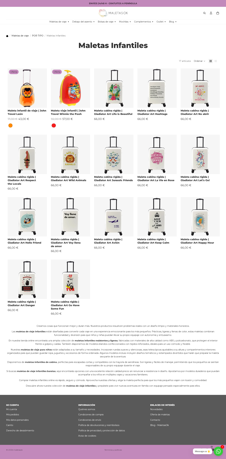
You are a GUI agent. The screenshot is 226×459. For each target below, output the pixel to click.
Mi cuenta (11, 409)
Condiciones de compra (90, 414)
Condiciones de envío (89, 420)
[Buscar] (204, 13)
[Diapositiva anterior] (12, 88)
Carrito (9, 425)
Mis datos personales (17, 420)
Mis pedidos (12, 414)
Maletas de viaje (20, 35)
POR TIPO (37, 35)
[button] (199, 61)
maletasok (18, 450)
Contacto (155, 420)
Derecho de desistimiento (20, 430)
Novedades (156, 409)
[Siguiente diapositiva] (42, 88)
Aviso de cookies (87, 435)
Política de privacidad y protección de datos (101, 430)
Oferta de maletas (160, 414)
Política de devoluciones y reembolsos (98, 425)
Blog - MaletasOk (159, 425)
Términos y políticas (113, 450)
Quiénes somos (86, 409)
